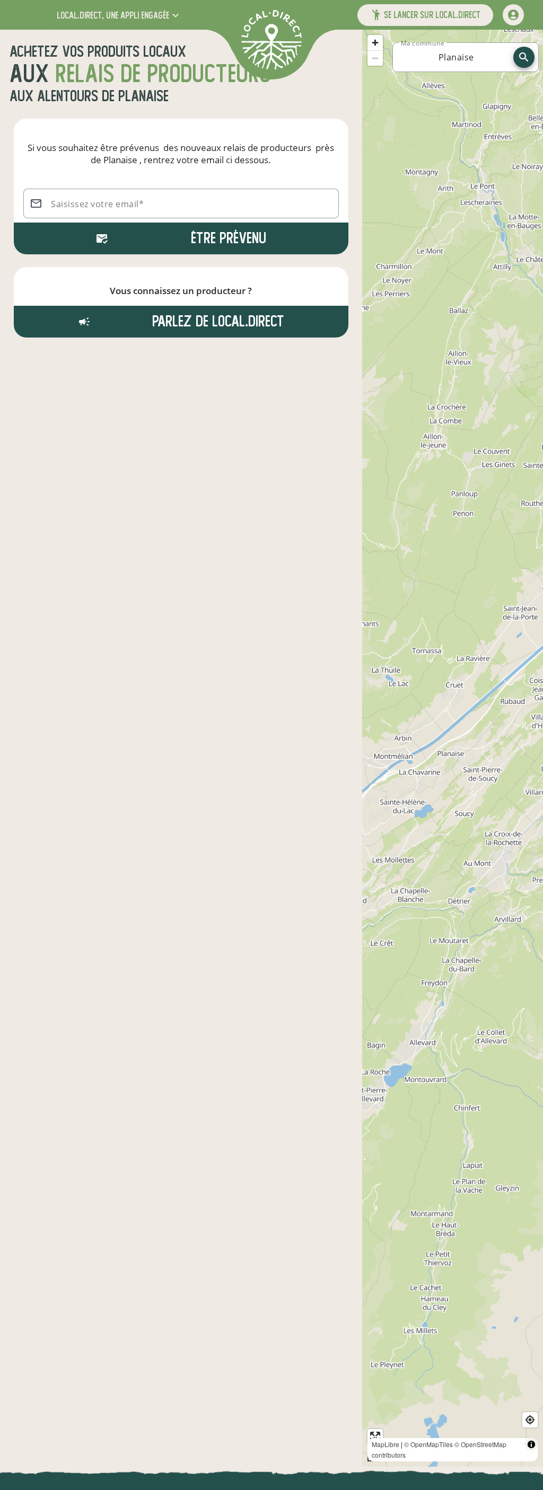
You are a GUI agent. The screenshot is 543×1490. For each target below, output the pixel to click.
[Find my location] (530, 1419)
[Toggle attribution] (531, 1444)
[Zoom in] (375, 42)
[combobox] (456, 57)
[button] (119, 15)
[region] (452, 748)
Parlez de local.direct (216, 321)
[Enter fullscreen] (375, 1436)
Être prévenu (228, 238)
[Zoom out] (375, 58)
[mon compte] (513, 14)
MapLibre (385, 1444)
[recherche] (524, 57)
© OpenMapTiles (428, 1444)
